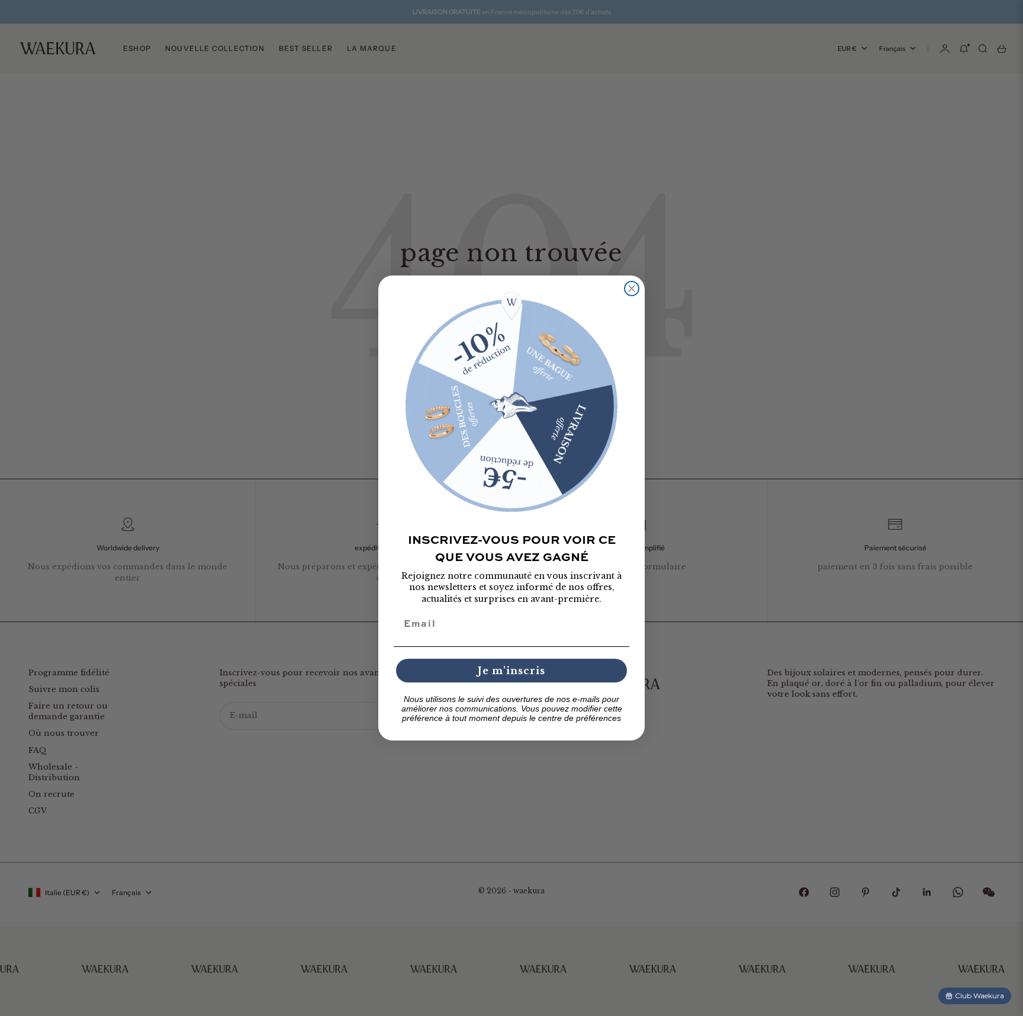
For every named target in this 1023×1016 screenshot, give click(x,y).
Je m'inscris (511, 671)
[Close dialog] (632, 288)
